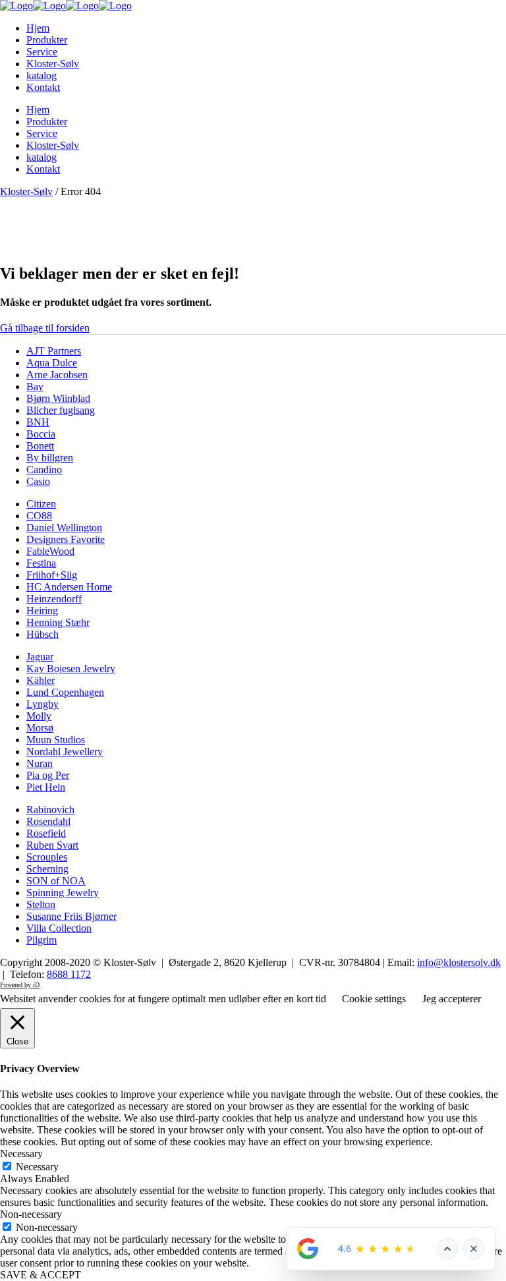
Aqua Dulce (51, 362)
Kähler (40, 680)
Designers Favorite (65, 539)
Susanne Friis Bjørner (71, 916)
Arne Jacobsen (57, 374)
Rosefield (46, 833)
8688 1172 (69, 974)
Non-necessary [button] (31, 1214)
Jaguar (39, 656)
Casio (38, 481)
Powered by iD (20, 984)
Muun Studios (55, 739)
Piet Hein (45, 787)
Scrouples (46, 857)
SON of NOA (56, 880)
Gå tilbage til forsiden (45, 327)
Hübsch (42, 634)
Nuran (39, 763)
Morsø (39, 727)
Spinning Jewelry (62, 892)
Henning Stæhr (58, 622)
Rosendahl (48, 821)
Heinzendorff (54, 598)
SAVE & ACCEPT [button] (40, 1274)
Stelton (40, 904)
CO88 (39, 515)
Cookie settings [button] (374, 998)
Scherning (47, 868)
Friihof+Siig (51, 575)
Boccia (40, 434)
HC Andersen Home (69, 586)
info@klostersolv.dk (459, 962)
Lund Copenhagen (65, 692)
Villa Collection (59, 928)
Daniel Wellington (64, 527)
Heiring (42, 610)
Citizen (41, 503)
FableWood (50, 551)
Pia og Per (47, 775)
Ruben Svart (52, 845)
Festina (41, 563)
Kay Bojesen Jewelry (70, 668)
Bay (34, 386)
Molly (38, 716)
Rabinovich (50, 809)
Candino (44, 469)
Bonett (40, 445)
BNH (37, 422)
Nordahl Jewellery (64, 751)
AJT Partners (53, 350)
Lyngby (42, 704)
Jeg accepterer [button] (451, 998)
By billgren (49, 457)
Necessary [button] (21, 1153)
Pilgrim (41, 940)
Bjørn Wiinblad (58, 398)
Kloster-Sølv (26, 191)
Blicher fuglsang (60, 410)
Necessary (37, 1166)
